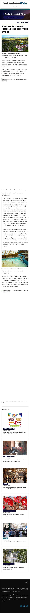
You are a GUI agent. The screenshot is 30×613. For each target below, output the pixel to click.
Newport (6, 538)
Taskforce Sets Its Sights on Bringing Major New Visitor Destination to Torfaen (14, 488)
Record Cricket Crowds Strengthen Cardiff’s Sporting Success (13, 515)
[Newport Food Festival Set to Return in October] (15, 530)
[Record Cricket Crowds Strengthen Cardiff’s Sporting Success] (15, 503)
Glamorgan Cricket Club (9, 511)
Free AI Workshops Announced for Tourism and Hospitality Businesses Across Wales (14, 460)
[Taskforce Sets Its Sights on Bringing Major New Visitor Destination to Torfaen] (15, 475)
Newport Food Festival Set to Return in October (14, 542)
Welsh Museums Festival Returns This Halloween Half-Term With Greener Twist (14, 433)
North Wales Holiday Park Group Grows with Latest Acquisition (13, 568)
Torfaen (5, 484)
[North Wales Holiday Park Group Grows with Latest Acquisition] (15, 556)
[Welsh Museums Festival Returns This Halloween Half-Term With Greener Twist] (15, 420)
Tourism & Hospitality (22, 22)
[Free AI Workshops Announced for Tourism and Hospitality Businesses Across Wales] (15, 448)
